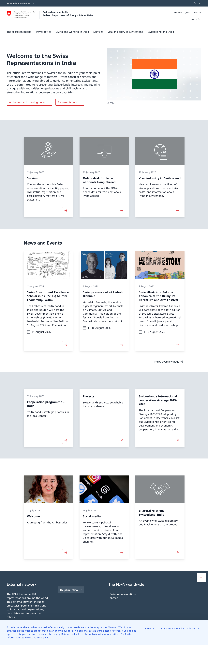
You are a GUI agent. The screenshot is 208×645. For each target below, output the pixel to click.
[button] (19, 31)
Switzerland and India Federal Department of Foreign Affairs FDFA (68, 14)
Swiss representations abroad (123, 596)
